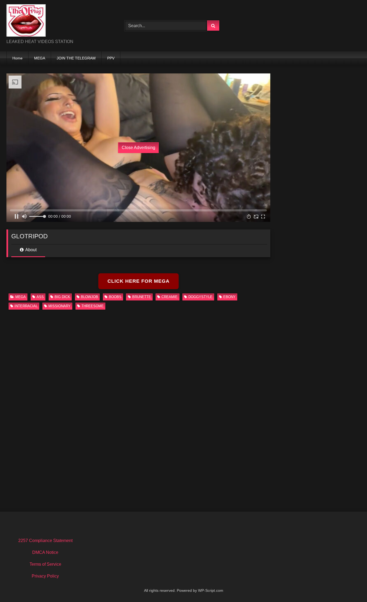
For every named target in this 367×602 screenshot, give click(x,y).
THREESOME (92, 306)
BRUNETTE (141, 297)
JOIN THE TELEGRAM (76, 58)
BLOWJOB (89, 297)
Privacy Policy (45, 576)
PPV (110, 58)
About (30, 249)
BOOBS (115, 297)
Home (17, 58)
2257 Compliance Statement (45, 540)
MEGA (39, 58)
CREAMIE (169, 297)
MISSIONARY (59, 306)
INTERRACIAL (26, 306)
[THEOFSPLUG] (26, 21)
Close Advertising (138, 147)
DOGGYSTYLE (200, 297)
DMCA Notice (45, 552)
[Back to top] (350, 586)
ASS (40, 297)
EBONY (229, 297)
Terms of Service (45, 564)
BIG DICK (62, 297)
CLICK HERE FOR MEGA (138, 281)
